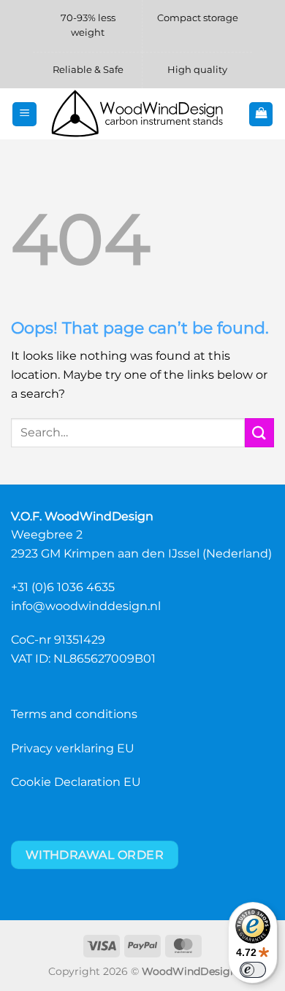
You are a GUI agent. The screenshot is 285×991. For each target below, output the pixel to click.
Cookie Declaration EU (76, 782)
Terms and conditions (74, 714)
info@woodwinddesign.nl (86, 606)
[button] (24, 114)
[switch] (253, 970)
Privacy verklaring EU (72, 748)
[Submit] (259, 432)
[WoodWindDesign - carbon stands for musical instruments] (142, 113)
